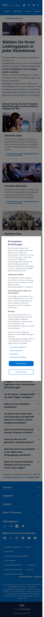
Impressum (14, 354)
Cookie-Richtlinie (16, 351)
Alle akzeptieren (21, 363)
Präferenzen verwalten (18, 357)
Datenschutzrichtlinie (18, 347)
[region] (21, 308)
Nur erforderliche (21, 372)
